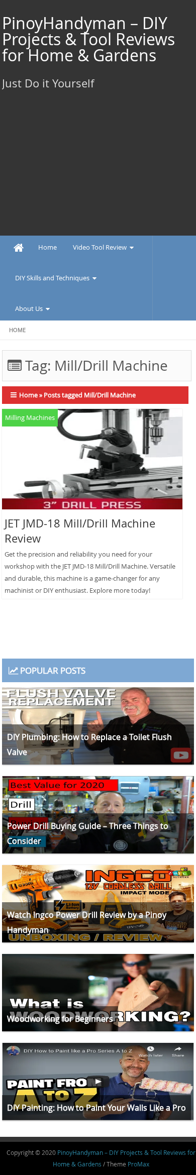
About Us (29, 308)
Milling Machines (30, 417)
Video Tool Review (100, 247)
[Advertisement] (98, 173)
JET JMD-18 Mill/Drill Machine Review (80, 531)
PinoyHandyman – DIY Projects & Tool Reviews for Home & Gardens (88, 39)
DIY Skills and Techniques (52, 277)
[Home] (18, 248)
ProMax (138, 1164)
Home (47, 247)
